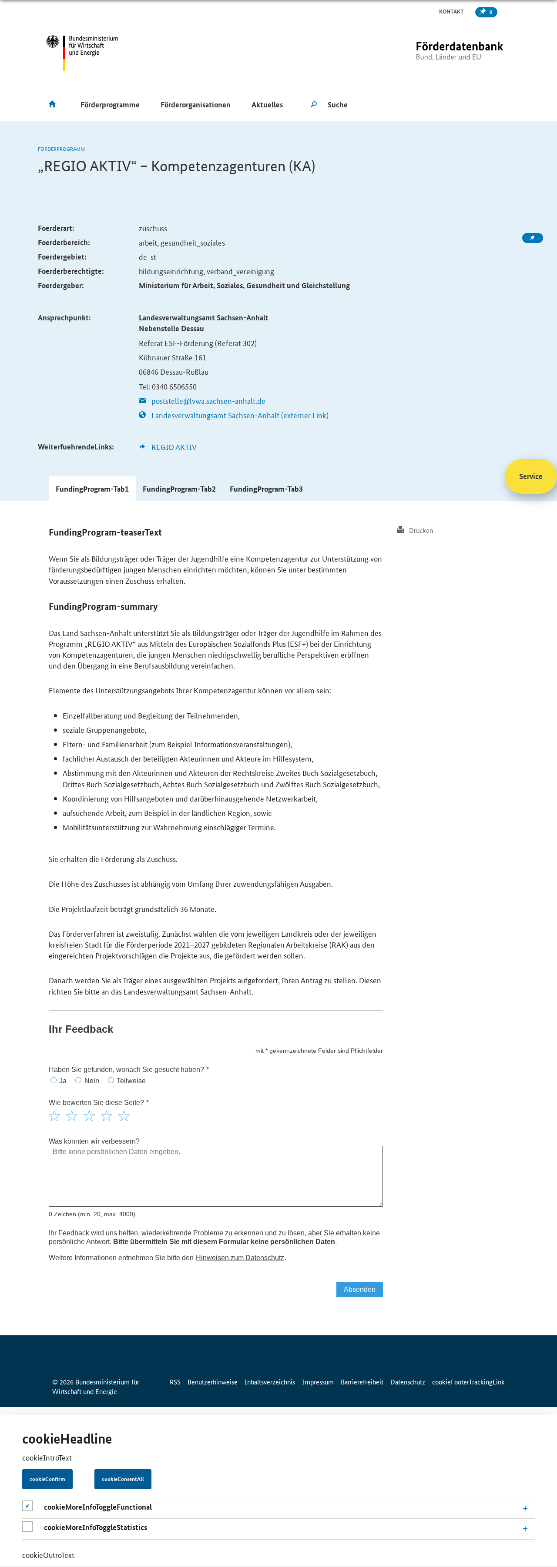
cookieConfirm (47, 1479)
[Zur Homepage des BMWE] (82, 53)
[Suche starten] (314, 104)
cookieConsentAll (123, 1479)
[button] (92, 488)
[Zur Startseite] (441, 53)
